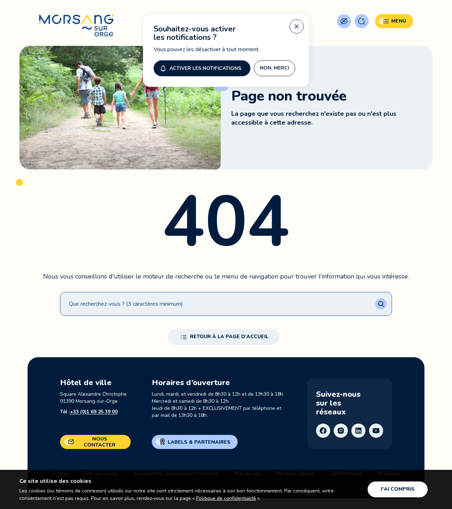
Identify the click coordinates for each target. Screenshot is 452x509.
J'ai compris (398, 489)
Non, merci (274, 68)
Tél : (89, 411)
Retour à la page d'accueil (229, 336)
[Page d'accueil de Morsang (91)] (76, 25)
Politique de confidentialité (226, 498)
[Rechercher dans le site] (362, 21)
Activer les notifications (205, 68)
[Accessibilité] (344, 21)
